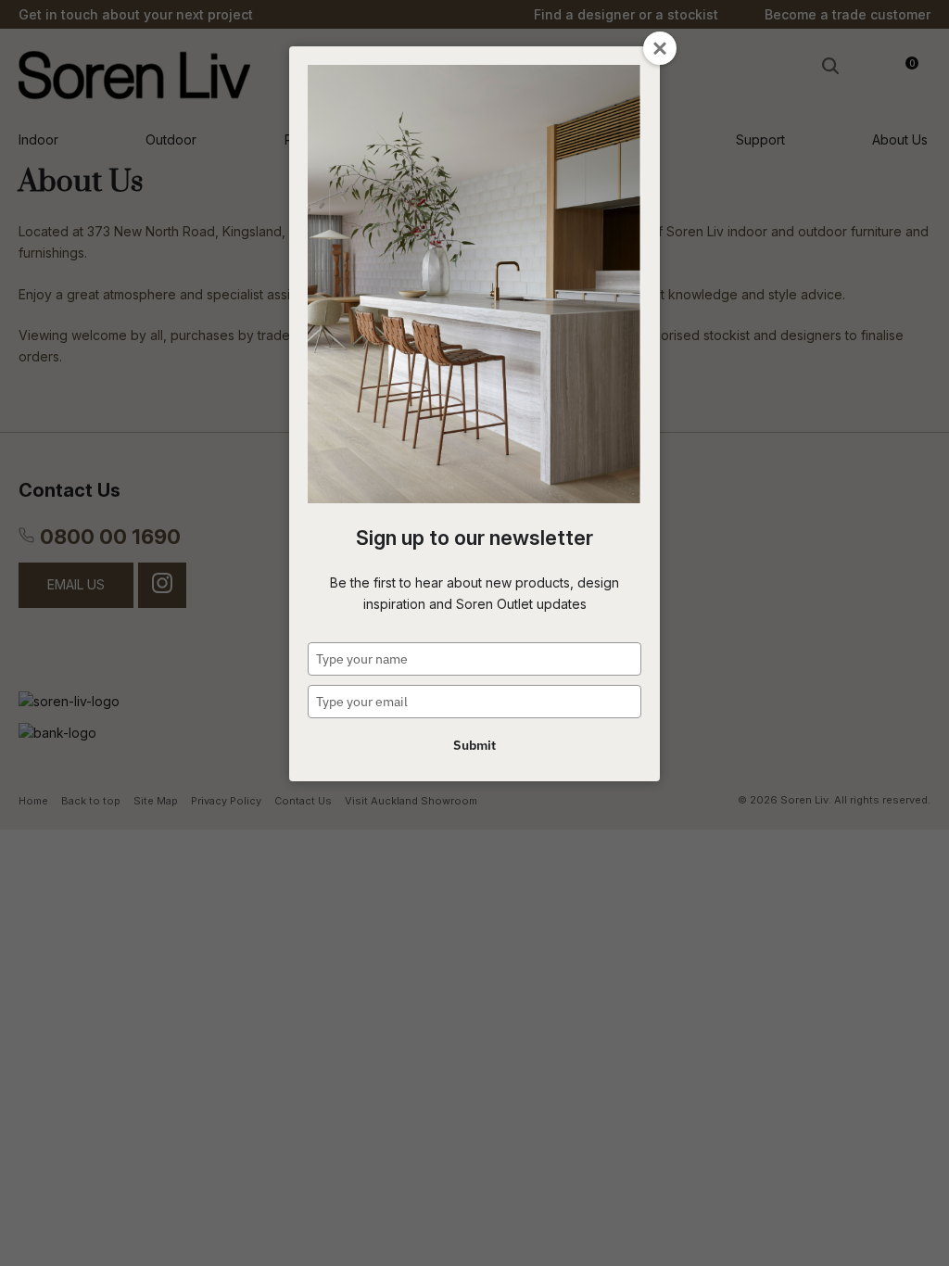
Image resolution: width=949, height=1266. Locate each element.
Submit (474, 745)
